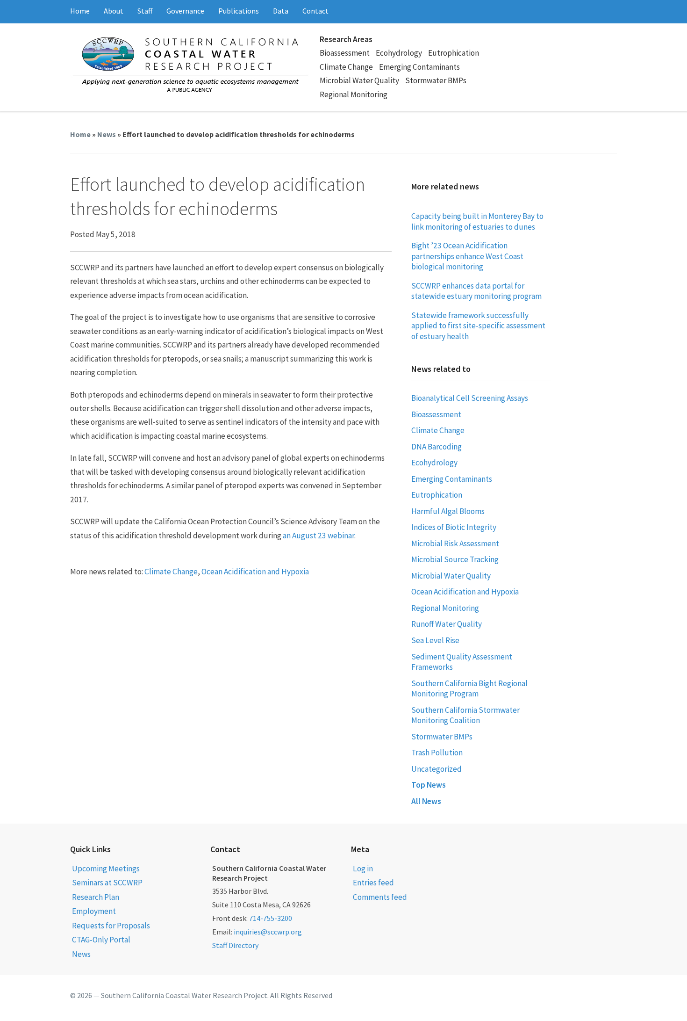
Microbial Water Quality (359, 80)
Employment (94, 911)
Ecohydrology (399, 53)
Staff (144, 10)
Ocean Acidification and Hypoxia (255, 571)
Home (80, 10)
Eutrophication (453, 53)
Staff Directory (235, 945)
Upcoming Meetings (106, 868)
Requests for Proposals (111, 925)
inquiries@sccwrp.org (268, 931)
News (106, 134)
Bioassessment (345, 53)
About (113, 10)
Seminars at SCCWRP (107, 882)
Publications (238, 10)
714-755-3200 (270, 918)
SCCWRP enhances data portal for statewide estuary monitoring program (476, 291)
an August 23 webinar (318, 535)
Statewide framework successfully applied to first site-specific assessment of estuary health (478, 325)
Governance (185, 10)
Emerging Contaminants (419, 67)
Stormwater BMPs (435, 80)
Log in (363, 868)
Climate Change (346, 67)
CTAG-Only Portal (101, 939)
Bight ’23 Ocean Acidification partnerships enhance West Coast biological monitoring (467, 256)
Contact (315, 10)
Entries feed (373, 882)
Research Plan (95, 897)
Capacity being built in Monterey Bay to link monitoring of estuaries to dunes (477, 221)
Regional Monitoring (353, 94)
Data (280, 10)
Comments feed (380, 897)
